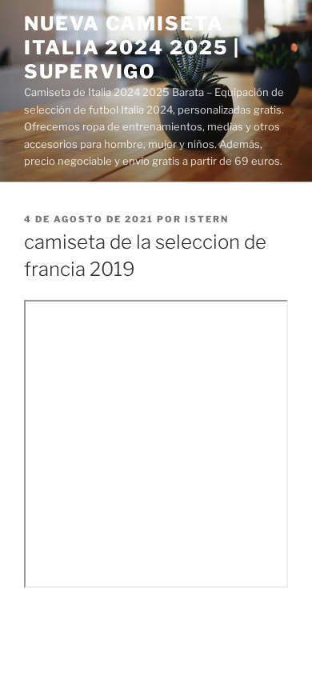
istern (207, 219)
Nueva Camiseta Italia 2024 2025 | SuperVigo (132, 47)
